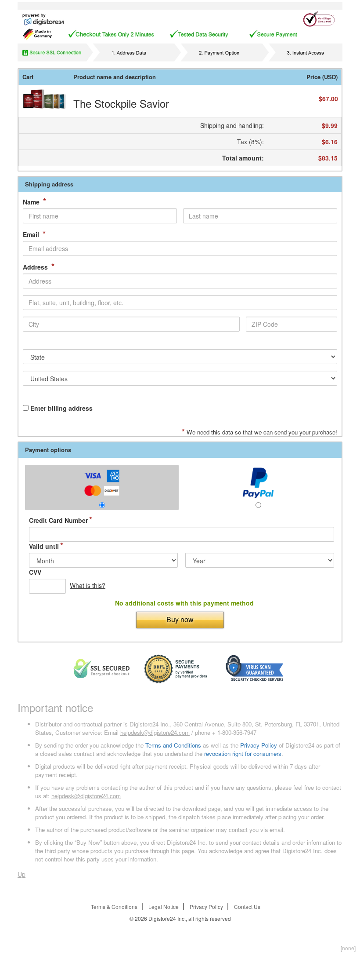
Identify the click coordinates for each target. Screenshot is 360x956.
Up (21, 874)
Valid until (46, 546)
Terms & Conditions (114, 906)
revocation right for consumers (242, 753)
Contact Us (247, 906)
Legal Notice (163, 906)
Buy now (180, 619)
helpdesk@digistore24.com (155, 732)
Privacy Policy (258, 745)
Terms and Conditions (173, 745)
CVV (35, 572)
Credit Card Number (60, 520)
